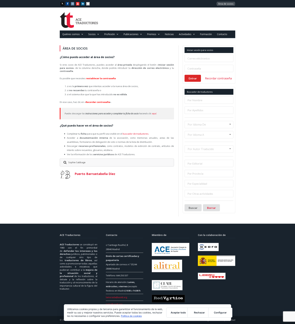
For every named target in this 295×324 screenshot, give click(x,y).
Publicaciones (130, 34)
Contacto (222, 34)
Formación (206, 34)
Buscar (193, 207)
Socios (92, 34)
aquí (154, 113)
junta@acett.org (114, 304)
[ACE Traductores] (79, 19)
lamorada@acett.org (116, 297)
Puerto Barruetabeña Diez (95, 174)
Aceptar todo (178, 312)
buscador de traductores (136, 133)
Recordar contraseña (218, 78)
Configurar (220, 312)
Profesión (109, 34)
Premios (151, 34)
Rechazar (199, 312)
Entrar (193, 78)
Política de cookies (131, 315)
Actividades (185, 34)
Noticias (169, 34)
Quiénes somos (71, 34)
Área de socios (226, 3)
